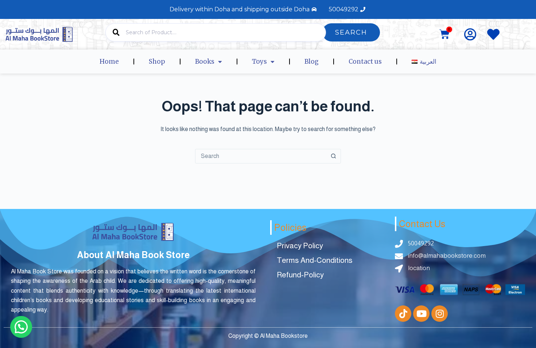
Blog (311, 62)
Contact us (365, 62)
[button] (21, 327)
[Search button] (333, 156)
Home (109, 62)
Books (204, 62)
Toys (259, 62)
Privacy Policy (300, 245)
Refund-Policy (300, 274)
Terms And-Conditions (315, 260)
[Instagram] (439, 313)
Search (351, 32)
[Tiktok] (403, 313)
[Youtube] (421, 313)
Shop (157, 62)
